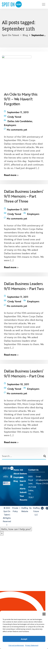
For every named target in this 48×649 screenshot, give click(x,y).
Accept (24, 638)
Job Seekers (23, 453)
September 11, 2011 (17, 202)
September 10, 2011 (18, 369)
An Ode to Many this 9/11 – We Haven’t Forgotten (20, 99)
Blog (15, 462)
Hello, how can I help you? (16, 510)
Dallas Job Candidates (19, 118)
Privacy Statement (31, 645)
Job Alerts (22, 468)
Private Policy (15, 491)
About (16, 454)
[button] (44, 614)
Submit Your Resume (23, 477)
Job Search (23, 460)
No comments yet (17, 123)
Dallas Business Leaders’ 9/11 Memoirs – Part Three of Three (23, 189)
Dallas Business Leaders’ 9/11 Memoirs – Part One (24, 359)
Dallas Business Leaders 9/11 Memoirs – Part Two (24, 275)
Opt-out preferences (16, 645)
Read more (10, 168)
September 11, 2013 (18, 111)
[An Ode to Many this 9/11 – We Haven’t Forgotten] (18, 71)
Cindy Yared (14, 114)
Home (16, 451)
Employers (13, 120)
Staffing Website (22, 491)
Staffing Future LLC (33, 492)
